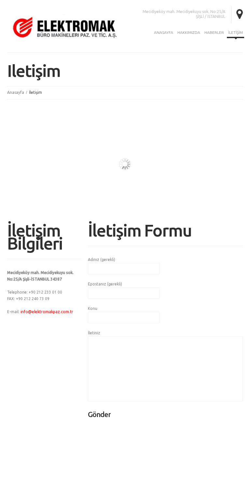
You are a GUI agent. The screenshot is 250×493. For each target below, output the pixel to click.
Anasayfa (163, 32)
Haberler (214, 32)
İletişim (235, 32)
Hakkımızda (188, 32)
